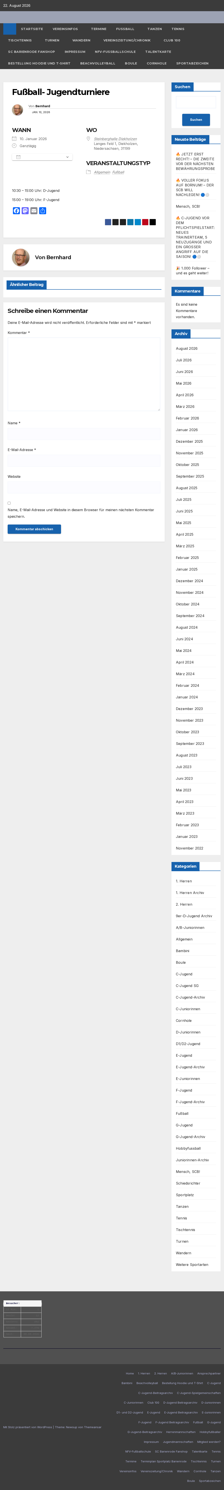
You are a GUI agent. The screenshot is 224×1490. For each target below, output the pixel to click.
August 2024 (187, 627)
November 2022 (189, 848)
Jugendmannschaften (178, 1442)
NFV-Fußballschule (115, 52)
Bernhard (42, 106)
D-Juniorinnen (188, 1032)
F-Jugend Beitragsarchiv (172, 1422)
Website (14, 476)
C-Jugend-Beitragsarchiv (155, 1393)
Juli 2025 (183, 499)
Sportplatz (185, 1195)
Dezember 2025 (189, 441)
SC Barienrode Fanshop (31, 52)
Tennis (179, 29)
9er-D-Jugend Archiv (194, 916)
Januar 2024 (187, 697)
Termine (99, 29)
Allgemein (102, 172)
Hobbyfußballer (210, 1432)
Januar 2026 (187, 430)
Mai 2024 (184, 650)
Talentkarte (158, 52)
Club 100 (172, 40)
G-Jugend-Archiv (190, 1137)
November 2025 (189, 453)
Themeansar (93, 1427)
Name (14, 423)
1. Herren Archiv (190, 892)
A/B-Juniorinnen (190, 927)
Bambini (182, 951)
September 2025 (190, 476)
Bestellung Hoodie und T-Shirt (39, 63)
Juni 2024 (184, 639)
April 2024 (185, 662)
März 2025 (185, 546)
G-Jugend (184, 1125)
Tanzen (154, 29)
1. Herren (184, 881)
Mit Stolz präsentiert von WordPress (28, 1427)
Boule (131, 63)
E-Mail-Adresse (22, 450)
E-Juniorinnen (188, 1078)
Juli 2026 (184, 360)
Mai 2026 (184, 383)
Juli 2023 (183, 767)
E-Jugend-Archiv (190, 1067)
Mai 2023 (183, 790)
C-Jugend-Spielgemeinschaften (199, 1393)
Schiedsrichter (188, 1183)
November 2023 (189, 720)
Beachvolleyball (98, 63)
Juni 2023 (184, 778)
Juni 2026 (184, 371)
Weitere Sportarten (192, 1264)
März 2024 (185, 674)
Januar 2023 (187, 836)
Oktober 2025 (187, 464)
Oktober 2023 (187, 732)
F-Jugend (184, 1090)
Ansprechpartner (209, 1373)
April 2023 (184, 801)
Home (130, 1373)
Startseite (32, 29)
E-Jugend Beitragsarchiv (181, 1412)
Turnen (52, 40)
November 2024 (190, 592)
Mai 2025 (183, 523)
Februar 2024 (187, 685)
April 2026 (185, 395)
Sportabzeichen (192, 63)
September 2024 (190, 616)
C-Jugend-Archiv (190, 997)
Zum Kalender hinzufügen (43, 157)
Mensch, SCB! (188, 206)
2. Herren (184, 904)
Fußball (126, 29)
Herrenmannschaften (181, 1432)
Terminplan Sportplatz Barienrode (164, 1461)
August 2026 (187, 348)
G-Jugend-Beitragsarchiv (145, 1432)
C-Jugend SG (187, 985)
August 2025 (186, 488)
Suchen (182, 86)
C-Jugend (184, 974)
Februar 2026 (187, 418)
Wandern (81, 40)
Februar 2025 (187, 557)
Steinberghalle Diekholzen (115, 139)
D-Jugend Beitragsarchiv (180, 1402)
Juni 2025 (184, 511)
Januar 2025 (187, 569)
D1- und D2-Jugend (130, 1412)
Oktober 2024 (188, 604)
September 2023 (190, 743)
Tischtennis (20, 40)
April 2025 (184, 534)
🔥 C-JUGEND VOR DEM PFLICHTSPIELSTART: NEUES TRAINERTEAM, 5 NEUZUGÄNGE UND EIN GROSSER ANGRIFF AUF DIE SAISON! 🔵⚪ (195, 237)
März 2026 (185, 406)
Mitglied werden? (209, 1442)
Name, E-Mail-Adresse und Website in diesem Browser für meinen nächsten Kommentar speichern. (81, 513)
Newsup (71, 1427)
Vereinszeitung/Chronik (127, 40)
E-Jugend (184, 1055)
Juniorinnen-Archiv (192, 1160)
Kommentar (19, 332)
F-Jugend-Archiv (190, 1102)
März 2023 (185, 813)
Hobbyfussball (188, 1148)
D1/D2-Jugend (188, 1044)
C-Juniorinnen (188, 1009)
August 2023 (186, 755)
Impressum (75, 52)
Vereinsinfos (66, 29)
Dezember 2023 (189, 709)
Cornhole (157, 63)
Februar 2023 (187, 825)
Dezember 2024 (189, 581)
